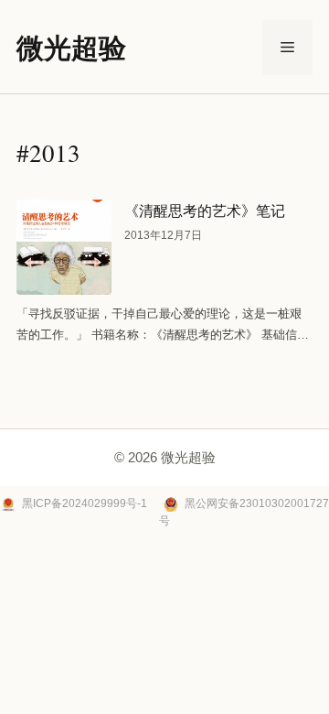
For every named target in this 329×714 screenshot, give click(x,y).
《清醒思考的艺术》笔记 (204, 210)
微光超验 (71, 47)
